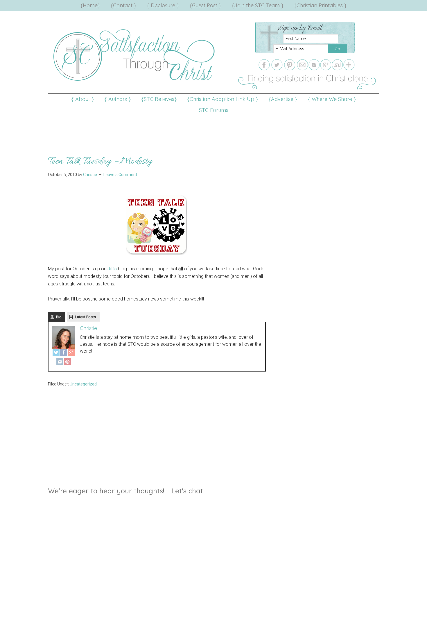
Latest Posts (85, 317)
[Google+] (71, 353)
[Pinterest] (67, 362)
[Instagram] (59, 362)
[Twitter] (56, 353)
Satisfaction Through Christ (135, 55)
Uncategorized (83, 384)
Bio (59, 317)
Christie (88, 328)
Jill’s (112, 268)
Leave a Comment (120, 174)
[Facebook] (63, 353)
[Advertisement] (213, 129)
